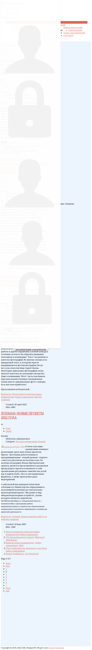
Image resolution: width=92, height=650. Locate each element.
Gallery (78, 30)
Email (8, 431)
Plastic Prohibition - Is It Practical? (22, 553)
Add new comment (10, 519)
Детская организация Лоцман (31, 441)
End (7, 591)
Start (8, 563)
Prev (8, 566)
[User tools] (2, 424)
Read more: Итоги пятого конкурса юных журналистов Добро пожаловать (21, 395)
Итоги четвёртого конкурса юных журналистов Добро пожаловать (23, 533)
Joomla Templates (56, 647)
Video (71, 30)
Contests (68, 35)
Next (8, 588)
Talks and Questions (74, 33)
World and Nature (72, 27)
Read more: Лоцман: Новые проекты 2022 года (24, 516)
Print (8, 428)
